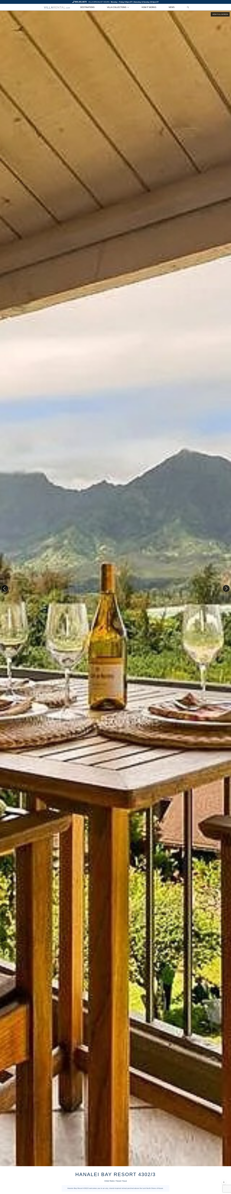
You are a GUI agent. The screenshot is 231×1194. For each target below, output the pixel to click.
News (172, 7)
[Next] (226, 588)
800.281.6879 (81, 2)
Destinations (87, 7)
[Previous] (4, 588)
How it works (149, 7)
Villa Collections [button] (116, 7)
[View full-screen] (220, 14)
